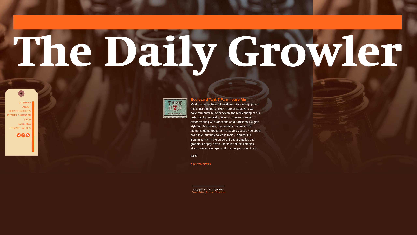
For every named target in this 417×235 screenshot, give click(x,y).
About (26, 106)
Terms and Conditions (215, 192)
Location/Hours (20, 111)
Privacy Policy (198, 192)
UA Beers (25, 102)
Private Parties (20, 128)
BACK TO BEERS (201, 164)
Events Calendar (19, 115)
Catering (24, 123)
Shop (27, 119)
